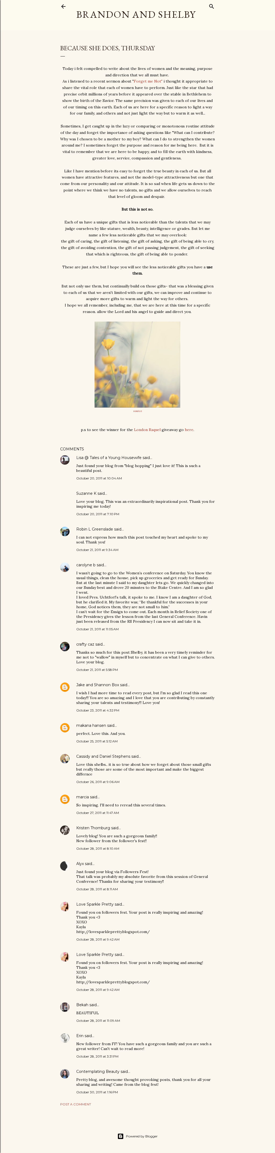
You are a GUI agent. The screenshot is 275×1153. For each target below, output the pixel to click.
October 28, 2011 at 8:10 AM (97, 848)
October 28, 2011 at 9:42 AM (98, 939)
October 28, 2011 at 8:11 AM (97, 889)
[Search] (211, 5)
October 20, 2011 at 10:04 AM (99, 478)
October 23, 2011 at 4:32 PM (97, 710)
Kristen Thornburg (93, 827)
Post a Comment (75, 1104)
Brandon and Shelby (136, 14)
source (137, 411)
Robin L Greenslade (94, 529)
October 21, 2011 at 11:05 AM (97, 629)
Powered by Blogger (142, 1136)
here (189, 429)
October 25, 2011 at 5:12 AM (97, 741)
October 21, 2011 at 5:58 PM (97, 670)
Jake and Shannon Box (97, 684)
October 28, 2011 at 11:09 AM (98, 1021)
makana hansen (91, 725)
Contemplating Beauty (98, 1071)
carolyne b (86, 565)
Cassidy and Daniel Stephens (103, 756)
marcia (82, 797)
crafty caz (85, 644)
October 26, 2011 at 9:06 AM (98, 782)
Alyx (80, 863)
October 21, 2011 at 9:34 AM (97, 550)
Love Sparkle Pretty (95, 904)
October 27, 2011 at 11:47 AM (97, 813)
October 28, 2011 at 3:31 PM (97, 1056)
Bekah (82, 1004)
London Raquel (147, 429)
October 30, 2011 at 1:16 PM (97, 1092)
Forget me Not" (148, 81)
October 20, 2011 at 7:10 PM (97, 514)
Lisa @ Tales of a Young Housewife (109, 457)
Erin (80, 1035)
